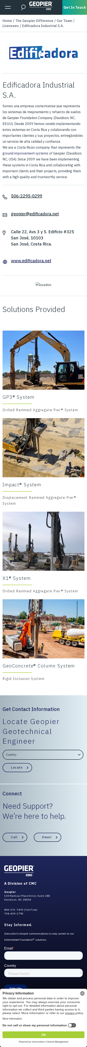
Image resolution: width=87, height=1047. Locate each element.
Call (14, 837)
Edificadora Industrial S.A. (43, 26)
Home (7, 21)
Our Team (64, 21)
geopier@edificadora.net (35, 214)
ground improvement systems (25, 153)
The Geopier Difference (34, 21)
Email (47, 837)
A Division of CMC (20, 883)
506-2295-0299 (26, 196)
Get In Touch (75, 7)
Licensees (11, 26)
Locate (16, 767)
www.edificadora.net (31, 260)
